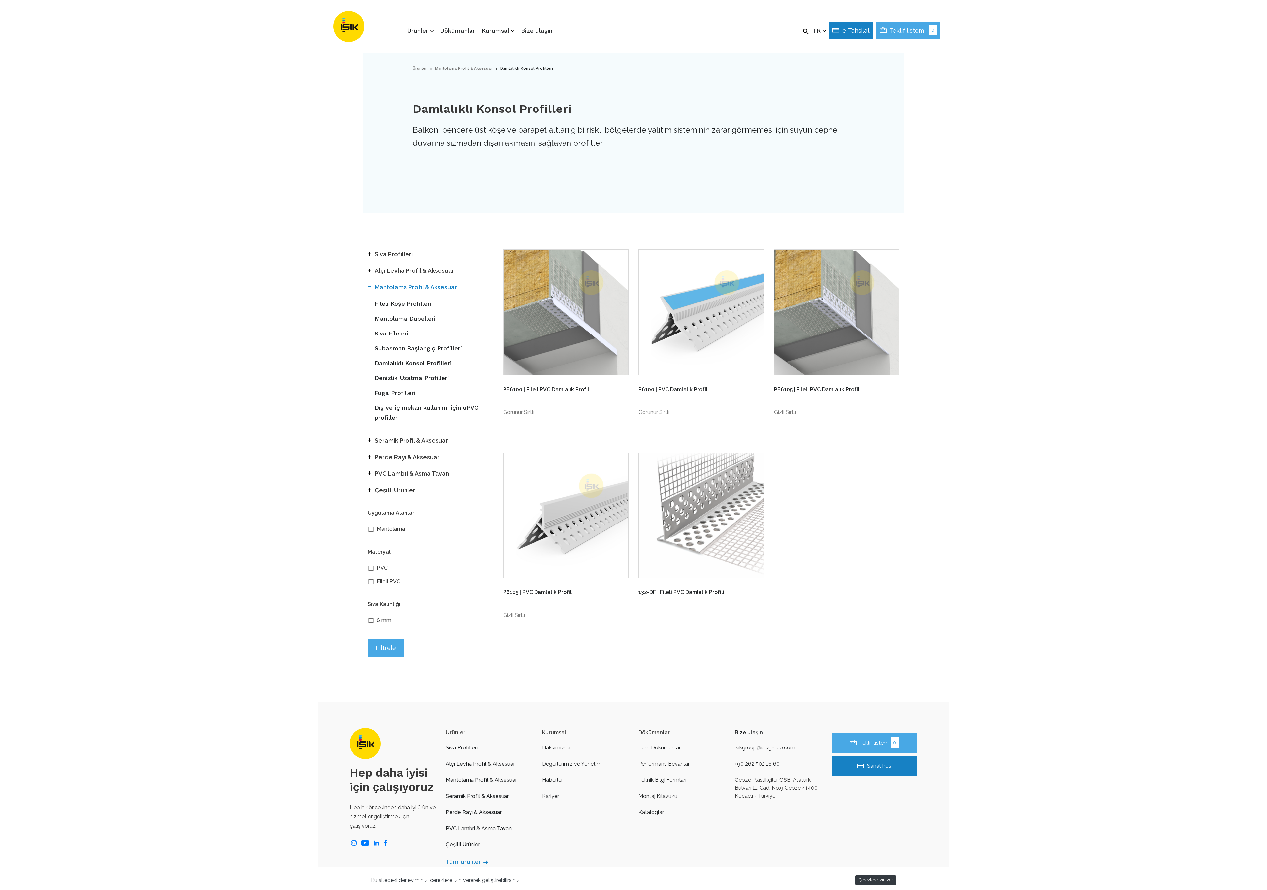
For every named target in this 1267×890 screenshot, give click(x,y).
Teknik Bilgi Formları (662, 780)
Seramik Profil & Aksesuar (477, 796)
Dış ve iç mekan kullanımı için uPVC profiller (426, 412)
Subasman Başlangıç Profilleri (418, 348)
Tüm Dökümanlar (659, 748)
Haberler (552, 780)
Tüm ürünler (463, 861)
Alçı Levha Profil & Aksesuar (480, 764)
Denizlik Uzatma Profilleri (412, 377)
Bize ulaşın (536, 30)
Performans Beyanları (664, 764)
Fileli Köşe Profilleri (403, 303)
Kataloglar (651, 812)
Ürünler (420, 68)
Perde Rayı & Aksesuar (474, 812)
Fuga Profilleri (395, 392)
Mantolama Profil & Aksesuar (463, 68)
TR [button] (818, 30)
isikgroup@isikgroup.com (765, 748)
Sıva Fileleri (391, 333)
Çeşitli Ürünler (463, 845)
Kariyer (550, 796)
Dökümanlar (457, 30)
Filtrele (386, 647)
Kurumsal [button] (496, 30)
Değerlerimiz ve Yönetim (571, 764)
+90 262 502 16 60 (757, 764)
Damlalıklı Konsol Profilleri (413, 363)
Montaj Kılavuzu (657, 796)
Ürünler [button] (418, 30)
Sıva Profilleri (462, 748)
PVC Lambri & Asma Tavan (479, 828)
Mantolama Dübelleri (405, 318)
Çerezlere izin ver (876, 879)
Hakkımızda (556, 748)
